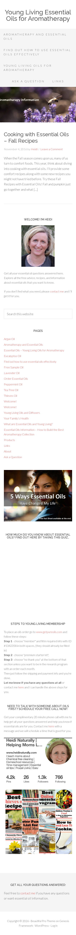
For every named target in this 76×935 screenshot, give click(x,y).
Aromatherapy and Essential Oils (23, 344)
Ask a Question (13, 457)
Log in (54, 925)
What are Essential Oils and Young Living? (28, 424)
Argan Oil (9, 339)
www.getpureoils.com (49, 632)
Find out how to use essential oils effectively (30, 361)
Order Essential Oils (16, 378)
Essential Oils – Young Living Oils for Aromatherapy (34, 350)
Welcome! (10, 401)
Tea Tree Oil (11, 390)
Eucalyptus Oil (12, 356)
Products (9, 440)
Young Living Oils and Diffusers (22, 412)
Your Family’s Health (16, 418)
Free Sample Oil (13, 367)
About (7, 451)
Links (7, 445)
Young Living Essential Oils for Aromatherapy (38, 15)
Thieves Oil (10, 395)
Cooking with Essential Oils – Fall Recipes (36, 137)
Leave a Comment (51, 149)
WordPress (42, 925)
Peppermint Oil (13, 384)
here (21, 687)
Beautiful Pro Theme (43, 921)
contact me (57, 291)
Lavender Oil (11, 373)
